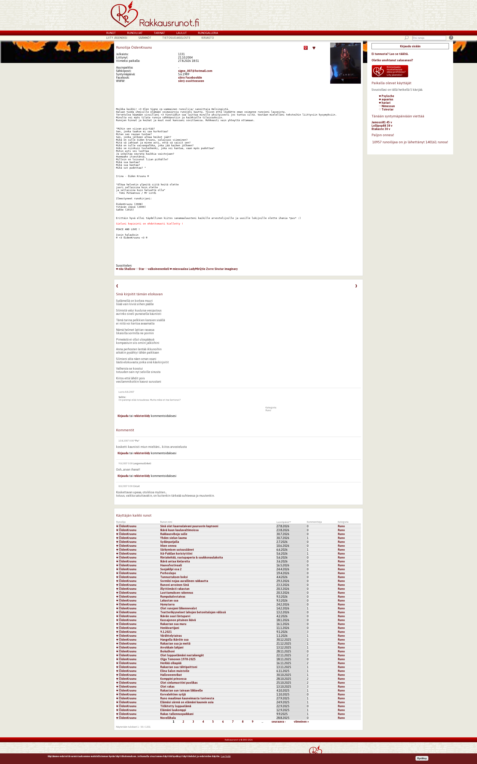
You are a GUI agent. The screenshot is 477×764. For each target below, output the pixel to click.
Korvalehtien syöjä (173, 694)
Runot (111, 32)
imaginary (231, 269)
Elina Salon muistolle (174, 671)
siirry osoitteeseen (191, 81)
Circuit (136, 486)
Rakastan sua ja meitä (175, 643)
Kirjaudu (123, 415)
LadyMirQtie (197, 269)
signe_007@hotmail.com (195, 70)
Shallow (129, 269)
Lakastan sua (169, 600)
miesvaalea (180, 269)
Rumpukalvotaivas (172, 596)
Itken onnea (168, 545)
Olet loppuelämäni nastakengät (182, 655)
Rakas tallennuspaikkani (176, 714)
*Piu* (136, 440)
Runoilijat (135, 32)
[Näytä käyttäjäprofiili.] (345, 82)
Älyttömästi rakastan (174, 588)
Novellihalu (168, 717)
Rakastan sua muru (173, 624)
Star (141, 269)
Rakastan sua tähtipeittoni (178, 667)
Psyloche (387, 96)
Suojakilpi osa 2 (171, 569)
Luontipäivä (283, 522)
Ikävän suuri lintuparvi (175, 616)
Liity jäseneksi (116, 37)
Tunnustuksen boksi (174, 577)
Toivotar (387, 109)
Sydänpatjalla (169, 541)
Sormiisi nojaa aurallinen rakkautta (184, 581)
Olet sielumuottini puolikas (179, 682)
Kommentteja (314, 522)
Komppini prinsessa (173, 678)
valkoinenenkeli (158, 269)
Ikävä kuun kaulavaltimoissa (179, 530)
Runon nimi (166, 522)
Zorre (210, 269)
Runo (268, 410)
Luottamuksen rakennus (176, 592)
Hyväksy (422, 758)
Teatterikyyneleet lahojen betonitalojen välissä (193, 612)
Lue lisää (225, 756)
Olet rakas (167, 686)
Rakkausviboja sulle (173, 534)
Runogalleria (208, 32)
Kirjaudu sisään (410, 46)
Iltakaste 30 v (381, 129)
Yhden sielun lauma (173, 538)
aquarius (387, 99)
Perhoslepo (168, 573)
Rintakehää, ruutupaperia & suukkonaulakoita (191, 557)
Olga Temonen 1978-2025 (178, 659)
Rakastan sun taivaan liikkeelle (181, 690)
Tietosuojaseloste (176, 37)
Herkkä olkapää (170, 663)
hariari (385, 102)
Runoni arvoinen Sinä (174, 584)
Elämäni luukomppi (173, 710)
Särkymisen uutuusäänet (177, 549)
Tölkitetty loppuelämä (175, 706)
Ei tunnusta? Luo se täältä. (390, 54)
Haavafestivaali (171, 565)
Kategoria (343, 522)
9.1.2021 (166, 631)
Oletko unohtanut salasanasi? (392, 60)
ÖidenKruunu (127, 526)
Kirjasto (207, 37)
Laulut (181, 32)
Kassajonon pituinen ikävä (178, 620)
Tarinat (159, 32)
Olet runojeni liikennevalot (178, 608)
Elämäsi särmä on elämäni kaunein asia (187, 702)
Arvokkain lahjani (171, 647)
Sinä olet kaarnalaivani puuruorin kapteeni (189, 526)
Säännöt (144, 37)
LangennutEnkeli (142, 463)
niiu (121, 269)
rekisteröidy (142, 415)
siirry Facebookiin (190, 77)
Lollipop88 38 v (382, 125)
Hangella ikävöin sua (174, 639)
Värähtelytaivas (171, 635)
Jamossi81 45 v (382, 122)
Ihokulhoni (167, 651)
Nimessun (388, 106)
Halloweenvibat (171, 674)
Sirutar (219, 269)
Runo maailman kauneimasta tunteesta (187, 698)
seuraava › (278, 721)
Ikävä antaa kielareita (175, 561)
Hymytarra (167, 604)
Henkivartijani (169, 627)
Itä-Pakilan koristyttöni (176, 553)
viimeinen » (301, 721)
